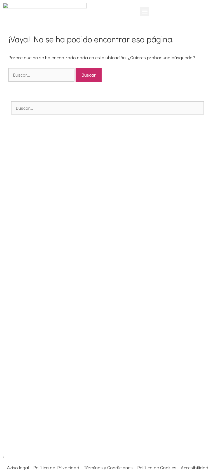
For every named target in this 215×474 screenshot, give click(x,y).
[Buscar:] (42, 75)
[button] (144, 11)
